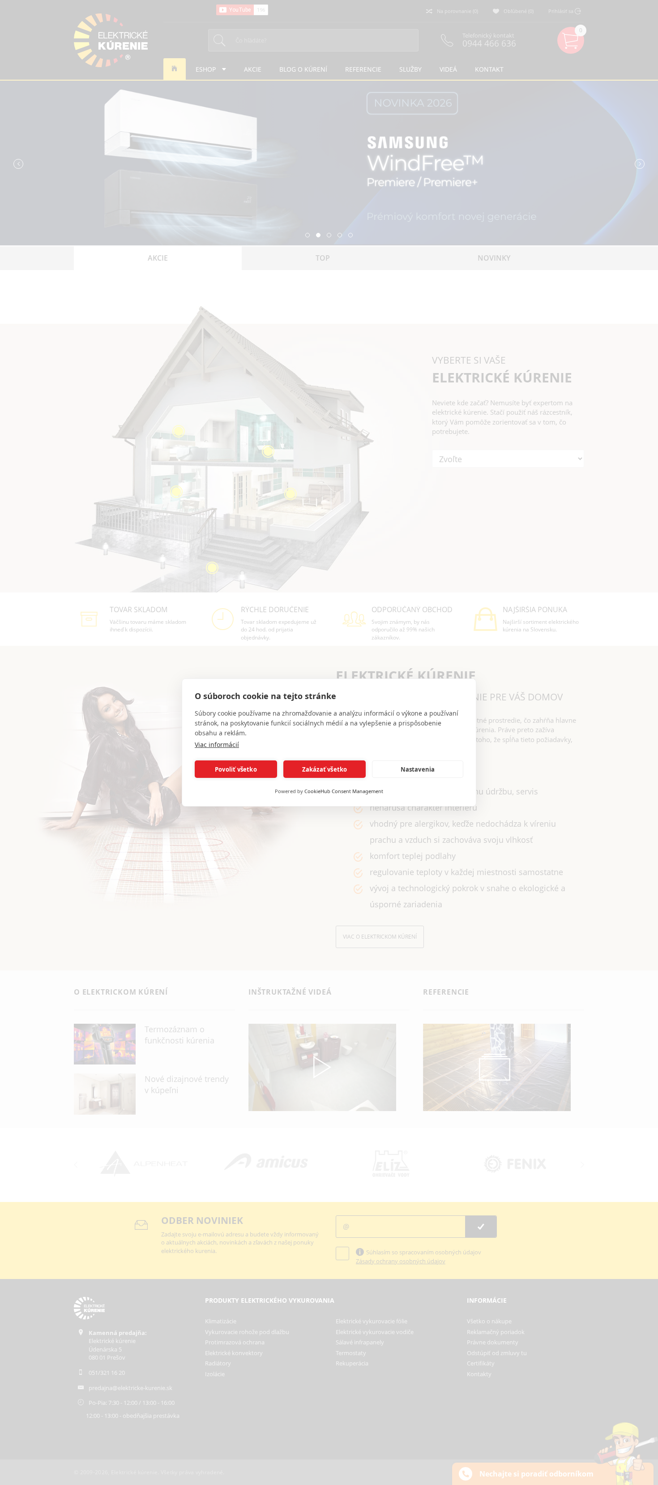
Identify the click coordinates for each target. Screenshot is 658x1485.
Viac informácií (217, 744)
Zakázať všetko (324, 769)
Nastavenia (418, 769)
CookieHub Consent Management (343, 791)
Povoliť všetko (236, 769)
